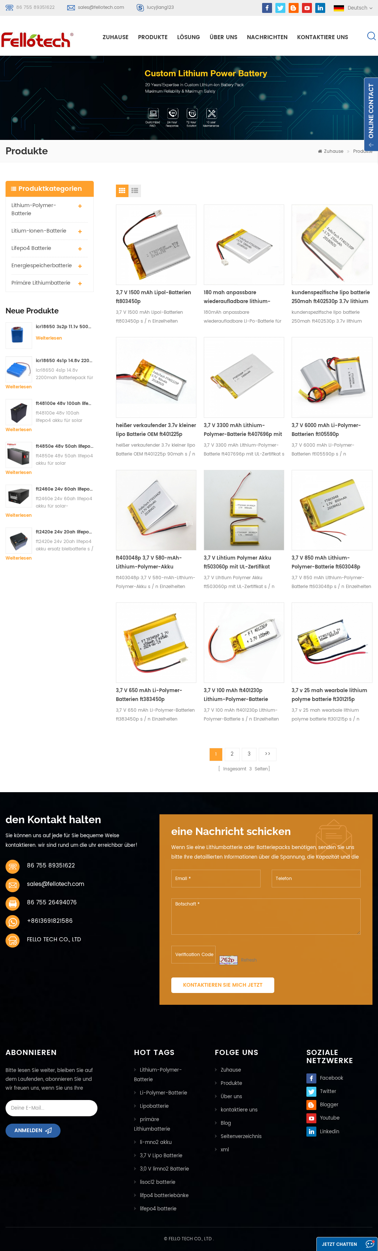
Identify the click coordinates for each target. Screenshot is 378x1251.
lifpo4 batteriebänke (164, 1196)
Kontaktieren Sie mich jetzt (222, 985)
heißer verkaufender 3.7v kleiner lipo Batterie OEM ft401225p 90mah (156, 430)
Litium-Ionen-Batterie (38, 231)
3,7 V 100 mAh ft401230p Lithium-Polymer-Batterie (236, 695)
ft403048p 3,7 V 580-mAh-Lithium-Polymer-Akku (149, 562)
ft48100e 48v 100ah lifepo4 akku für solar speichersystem (65, 403)
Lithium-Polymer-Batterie (33, 209)
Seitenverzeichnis (241, 1137)
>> (268, 754)
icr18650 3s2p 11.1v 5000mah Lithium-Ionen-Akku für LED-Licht (65, 326)
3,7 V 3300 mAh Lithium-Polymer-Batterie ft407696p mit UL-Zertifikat (243, 430)
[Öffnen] (371, 114)
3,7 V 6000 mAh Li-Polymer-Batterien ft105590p (326, 430)
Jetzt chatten (339, 1244)
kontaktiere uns (322, 37)
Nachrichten (267, 37)
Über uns (223, 37)
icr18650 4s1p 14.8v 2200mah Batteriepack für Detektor (65, 360)
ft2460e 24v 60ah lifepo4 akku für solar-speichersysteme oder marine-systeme (65, 489)
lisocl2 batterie (157, 1182)
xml (225, 1150)
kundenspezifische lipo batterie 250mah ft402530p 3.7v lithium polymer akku (331, 297)
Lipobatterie (154, 1106)
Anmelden (28, 1130)
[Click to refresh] (228, 960)
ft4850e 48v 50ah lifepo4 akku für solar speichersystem (65, 446)
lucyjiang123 (160, 7)
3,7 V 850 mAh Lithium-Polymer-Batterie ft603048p (326, 562)
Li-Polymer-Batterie (163, 1093)
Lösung (188, 37)
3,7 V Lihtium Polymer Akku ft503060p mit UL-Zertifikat (237, 562)
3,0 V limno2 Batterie (164, 1169)
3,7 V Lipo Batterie (161, 1156)
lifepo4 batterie (31, 248)
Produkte (153, 37)
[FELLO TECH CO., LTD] (38, 38)
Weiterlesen (49, 338)
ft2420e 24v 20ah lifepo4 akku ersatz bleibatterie (65, 532)
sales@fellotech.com (101, 7)
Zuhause (115, 37)
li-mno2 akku (156, 1143)
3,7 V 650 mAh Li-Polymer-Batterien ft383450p (149, 695)
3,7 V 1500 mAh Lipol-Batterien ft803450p (153, 297)
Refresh (249, 960)
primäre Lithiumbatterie (41, 283)
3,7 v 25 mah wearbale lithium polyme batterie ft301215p (329, 695)
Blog (226, 1123)
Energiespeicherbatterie (41, 265)
